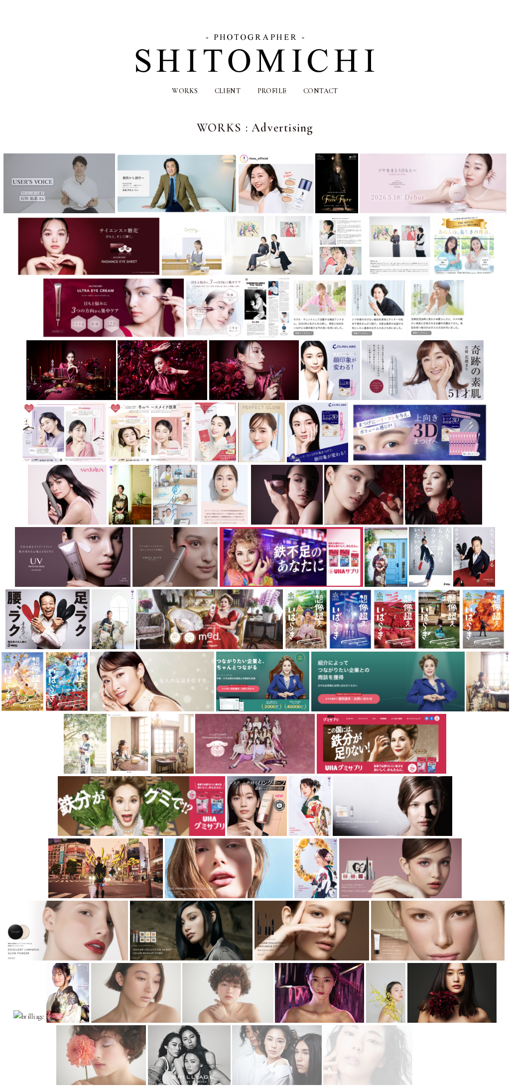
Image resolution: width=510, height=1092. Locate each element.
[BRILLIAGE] (147, 1081)
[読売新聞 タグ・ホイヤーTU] (267, 334)
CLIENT (228, 91)
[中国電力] (175, 521)
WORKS (185, 91)
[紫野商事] (130, 521)
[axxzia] (433, 209)
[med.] (209, 645)
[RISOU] (319, 334)
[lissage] (152, 707)
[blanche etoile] (136, 1019)
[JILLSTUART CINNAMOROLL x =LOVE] (255, 770)
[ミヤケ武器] (105, 894)
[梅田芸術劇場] (336, 209)
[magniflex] (59, 209)
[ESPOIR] (433, 1081)
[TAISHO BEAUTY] (464, 272)
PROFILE (272, 91)
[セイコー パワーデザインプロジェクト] (268, 272)
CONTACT (320, 91)
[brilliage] (392, 832)
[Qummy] (192, 272)
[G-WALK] (430, 583)
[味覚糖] (291, 583)
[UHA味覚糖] (382, 770)
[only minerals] (261, 458)
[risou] (276, 209)
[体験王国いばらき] (306, 645)
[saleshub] (263, 707)
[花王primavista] (257, 832)
